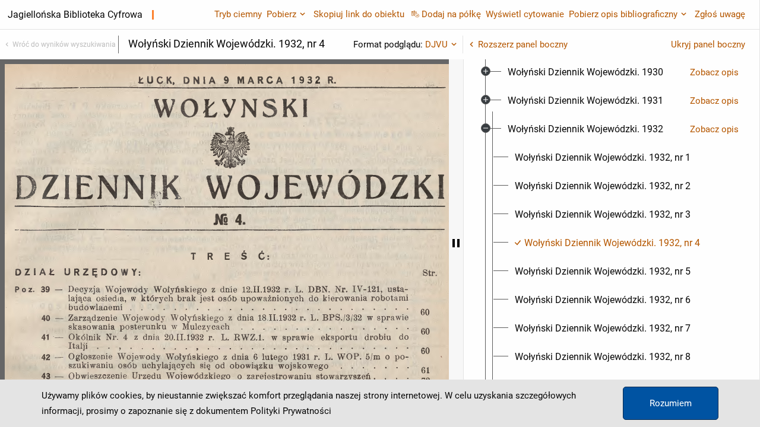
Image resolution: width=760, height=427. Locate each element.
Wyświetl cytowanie (525, 14)
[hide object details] (456, 243)
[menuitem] (585, 72)
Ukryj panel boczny (708, 44)
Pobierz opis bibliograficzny (623, 14)
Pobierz (281, 14)
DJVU (436, 44)
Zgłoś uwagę (720, 14)
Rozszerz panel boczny (523, 44)
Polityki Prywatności (291, 411)
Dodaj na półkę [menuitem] (451, 14)
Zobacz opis (714, 72)
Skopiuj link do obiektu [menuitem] (359, 14)
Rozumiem (671, 403)
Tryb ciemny (238, 14)
